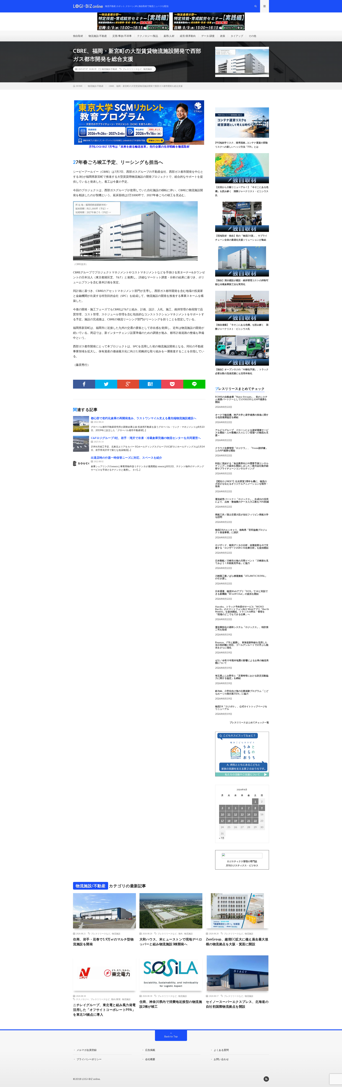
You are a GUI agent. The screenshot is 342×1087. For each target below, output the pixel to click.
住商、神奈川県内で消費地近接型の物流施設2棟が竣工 (170, 1004)
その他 (252, 35)
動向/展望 (115, 999)
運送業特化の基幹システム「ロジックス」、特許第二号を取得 (241, 628)
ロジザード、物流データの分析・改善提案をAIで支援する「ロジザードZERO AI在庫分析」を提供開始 (241, 546)
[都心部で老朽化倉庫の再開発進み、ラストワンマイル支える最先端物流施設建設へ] (81, 424)
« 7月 (221, 837)
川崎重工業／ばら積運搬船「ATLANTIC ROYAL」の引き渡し (241, 577)
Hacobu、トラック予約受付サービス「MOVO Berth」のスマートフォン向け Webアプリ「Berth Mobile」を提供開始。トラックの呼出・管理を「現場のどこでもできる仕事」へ (242, 610)
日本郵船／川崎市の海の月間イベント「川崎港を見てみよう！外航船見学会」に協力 (241, 561)
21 (248, 820)
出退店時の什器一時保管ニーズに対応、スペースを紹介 (126, 457)
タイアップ (237, 35)
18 (228, 820)
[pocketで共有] (172, 384)
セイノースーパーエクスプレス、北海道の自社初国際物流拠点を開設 (237, 1004)
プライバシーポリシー (89, 1059)
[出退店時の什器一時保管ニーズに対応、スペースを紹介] (81, 463)
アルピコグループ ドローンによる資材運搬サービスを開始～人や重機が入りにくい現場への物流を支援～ (241, 433)
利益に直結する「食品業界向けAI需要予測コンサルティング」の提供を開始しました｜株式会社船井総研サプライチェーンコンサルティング (241, 466)
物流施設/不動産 (98, 35)
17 (222, 820)
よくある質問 (221, 1049)
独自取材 (78, 35)
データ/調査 (208, 35)
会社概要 (150, 1059)
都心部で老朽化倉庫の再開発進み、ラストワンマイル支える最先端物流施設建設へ (143, 418)
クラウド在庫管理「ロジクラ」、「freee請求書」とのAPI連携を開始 (241, 449)
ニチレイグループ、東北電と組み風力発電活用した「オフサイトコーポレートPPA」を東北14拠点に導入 (104, 1009)
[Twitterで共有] (106, 384)
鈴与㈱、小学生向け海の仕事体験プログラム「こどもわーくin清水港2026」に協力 (241, 692)
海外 (180, 933)
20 (242, 820)
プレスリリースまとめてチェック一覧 (249, 722)
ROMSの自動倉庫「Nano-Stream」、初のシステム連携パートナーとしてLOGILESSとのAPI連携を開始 (241, 399)
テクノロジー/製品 (147, 35)
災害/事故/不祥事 (122, 35)
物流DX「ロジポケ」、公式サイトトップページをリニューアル (241, 707)
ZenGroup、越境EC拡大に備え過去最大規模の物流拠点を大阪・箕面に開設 (237, 941)
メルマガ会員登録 (87, 1049)
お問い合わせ (221, 1059)
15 (255, 814)
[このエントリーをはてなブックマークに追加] (150, 384)
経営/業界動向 (188, 35)
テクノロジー (82, 999)
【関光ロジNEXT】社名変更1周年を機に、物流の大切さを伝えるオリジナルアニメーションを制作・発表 (241, 484)
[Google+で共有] (128, 384)
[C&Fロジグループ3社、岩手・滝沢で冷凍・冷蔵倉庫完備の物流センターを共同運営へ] (81, 444)
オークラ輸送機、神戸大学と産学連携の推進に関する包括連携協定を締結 (241, 416)
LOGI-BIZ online (91, 1079)
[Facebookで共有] (84, 384)
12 (235, 814)
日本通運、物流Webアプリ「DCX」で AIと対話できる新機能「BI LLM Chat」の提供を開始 (241, 592)
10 (222, 814)
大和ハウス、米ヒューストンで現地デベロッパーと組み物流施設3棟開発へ (170, 941)
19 (235, 820)
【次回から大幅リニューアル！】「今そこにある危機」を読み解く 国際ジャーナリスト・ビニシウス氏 (241, 191)
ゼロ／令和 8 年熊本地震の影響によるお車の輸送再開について (242, 661)
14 (248, 814)
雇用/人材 (169, 35)
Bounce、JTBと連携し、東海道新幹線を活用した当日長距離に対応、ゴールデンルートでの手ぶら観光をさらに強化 (241, 645)
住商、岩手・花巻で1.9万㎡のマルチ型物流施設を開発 (103, 941)
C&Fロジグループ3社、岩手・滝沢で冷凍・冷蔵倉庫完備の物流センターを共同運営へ (146, 437)
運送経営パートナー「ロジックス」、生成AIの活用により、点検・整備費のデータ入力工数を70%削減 (242, 500)
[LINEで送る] (194, 384)
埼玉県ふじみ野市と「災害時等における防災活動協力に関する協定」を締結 (241, 677)
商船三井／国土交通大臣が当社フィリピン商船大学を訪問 (241, 515)
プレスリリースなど (132, 69)
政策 (222, 35)
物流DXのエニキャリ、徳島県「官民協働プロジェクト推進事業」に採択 (241, 531)
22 (255, 820)
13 (242, 814)
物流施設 (147, 69)
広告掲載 (150, 1049)
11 (228, 814)
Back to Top (171, 1036)
